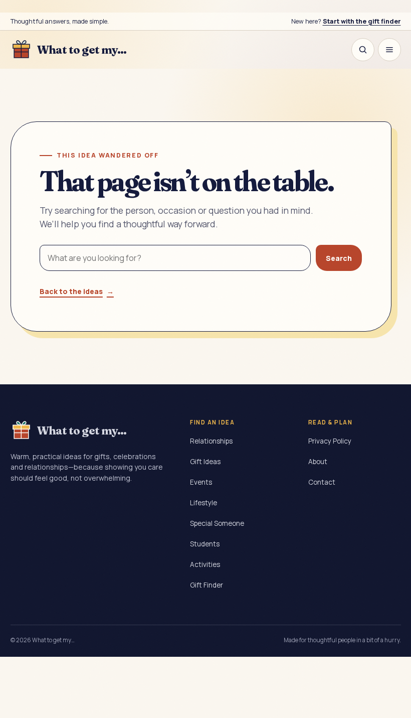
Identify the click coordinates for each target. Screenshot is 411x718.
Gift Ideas (205, 461)
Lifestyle (203, 502)
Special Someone (217, 523)
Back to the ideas (77, 291)
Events (201, 482)
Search (339, 258)
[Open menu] (389, 49)
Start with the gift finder (362, 21)
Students (205, 543)
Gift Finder (206, 585)
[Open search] (362, 49)
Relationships (211, 441)
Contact (321, 482)
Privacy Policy (329, 441)
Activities (205, 564)
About (317, 461)
